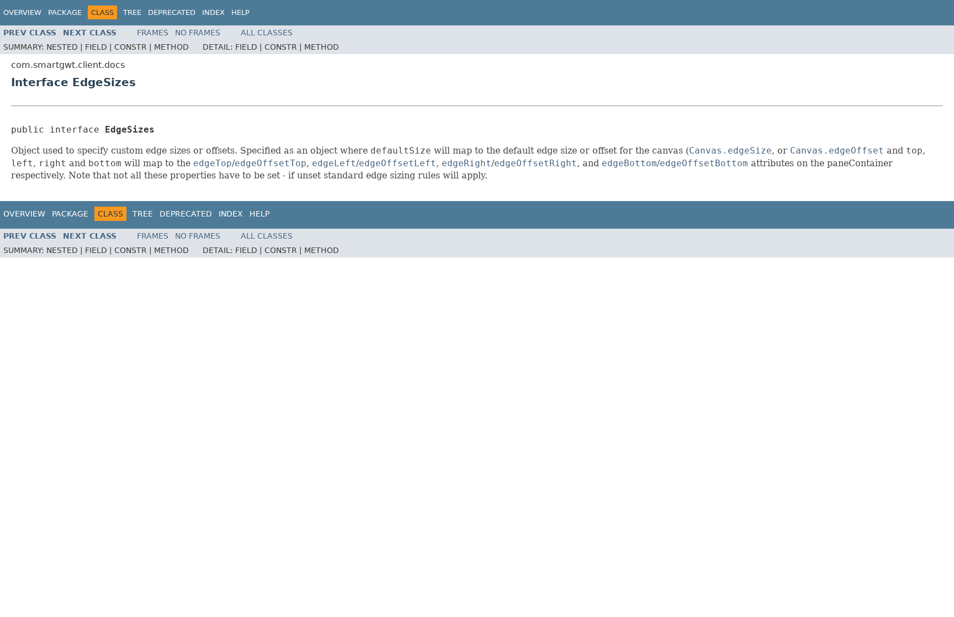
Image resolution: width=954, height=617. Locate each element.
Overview (22, 12)
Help (240, 12)
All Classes (267, 32)
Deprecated (171, 12)
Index (213, 12)
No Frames (197, 32)
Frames (152, 32)
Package (65, 12)
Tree (132, 12)
